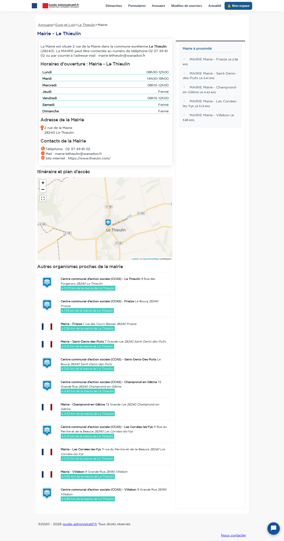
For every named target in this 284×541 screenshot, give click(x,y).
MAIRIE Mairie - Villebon (210, 115)
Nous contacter (233, 535)
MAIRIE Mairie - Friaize (208, 59)
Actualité (214, 5)
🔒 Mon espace (238, 5)
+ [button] (43, 182)
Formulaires (137, 5)
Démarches (114, 5)
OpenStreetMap (151, 258)
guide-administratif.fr (80, 524)
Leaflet (135, 258)
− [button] (42, 189)
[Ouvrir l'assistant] (273, 528)
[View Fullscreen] (43, 198)
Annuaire (158, 5)
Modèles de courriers (186, 5)
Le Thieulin (86, 25)
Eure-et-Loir (65, 25)
